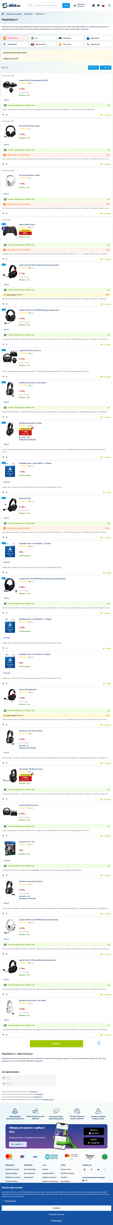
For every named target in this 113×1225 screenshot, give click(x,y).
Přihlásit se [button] (80, 6)
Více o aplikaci (16, 1144)
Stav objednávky (30, 1169)
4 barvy (6, 598)
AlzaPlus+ (64, 1177)
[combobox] (45, 5)
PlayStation (28, 14)
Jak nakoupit (28, 1177)
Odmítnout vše (56, 1221)
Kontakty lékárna (48, 1173)
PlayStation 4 (40, 14)
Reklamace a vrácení (13, 1177)
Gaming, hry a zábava (14, 14)
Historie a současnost (50, 1181)
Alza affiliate (65, 1181)
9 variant (7, 860)
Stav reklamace (29, 1173)
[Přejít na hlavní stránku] (11, 5)
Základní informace (49, 1177)
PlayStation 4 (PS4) (48, 1099)
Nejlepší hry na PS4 (10, 59)
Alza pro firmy (66, 1169)
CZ (86, 1180)
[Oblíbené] (98, 5)
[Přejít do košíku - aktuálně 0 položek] (109, 5)
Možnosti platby (11, 1173)
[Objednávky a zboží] (93, 5)
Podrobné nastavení (56, 1214)
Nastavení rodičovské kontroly (15, 53)
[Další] (98, 1043)
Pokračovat (85, 29)
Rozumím (56, 1208)
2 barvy (6, 100)
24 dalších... (56, 1044)
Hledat (66, 5)
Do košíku (107, 115)
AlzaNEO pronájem (67, 1173)
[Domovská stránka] (3, 14)
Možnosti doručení (12, 1169)
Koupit (108, 493)
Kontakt (45, 1169)
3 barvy (6, 284)
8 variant (7, 482)
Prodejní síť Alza (12, 1181)
